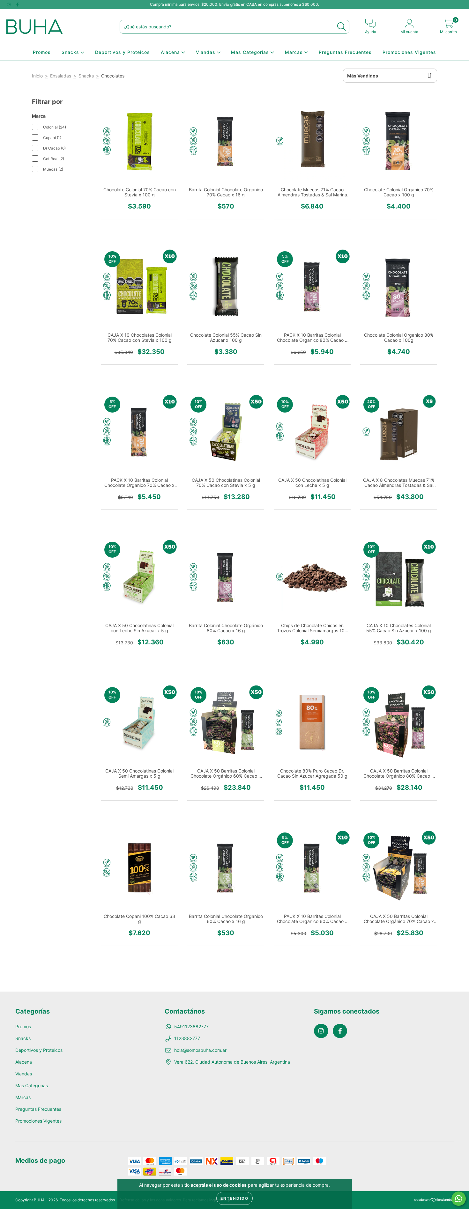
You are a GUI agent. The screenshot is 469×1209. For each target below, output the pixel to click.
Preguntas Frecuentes (345, 52)
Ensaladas (60, 75)
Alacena (171, 52)
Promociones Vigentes (409, 52)
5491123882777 (191, 1026)
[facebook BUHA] (17, 4)
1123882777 (187, 1038)
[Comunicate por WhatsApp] (458, 1198)
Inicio (37, 75)
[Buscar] (341, 26)
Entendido (234, 1198)
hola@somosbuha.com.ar (200, 1050)
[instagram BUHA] (9, 4)
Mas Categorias (251, 52)
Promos (42, 52)
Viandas (206, 52)
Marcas (294, 52)
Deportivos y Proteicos (122, 52)
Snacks (71, 52)
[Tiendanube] (434, 1200)
